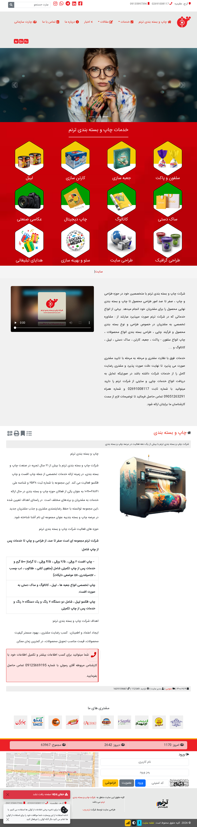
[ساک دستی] (167, 199)
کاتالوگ (121, 219)
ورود (140, 783)
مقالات (104, 22)
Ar (16, 42)
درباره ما (70, 22)
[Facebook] (80, 3)
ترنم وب (86, 810)
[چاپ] (16, 434)
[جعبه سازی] (121, 158)
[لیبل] (29, 158)
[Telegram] (68, 3)
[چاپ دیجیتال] (75, 199)
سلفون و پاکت (168, 178)
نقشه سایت (148, 823)
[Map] (52, 769)
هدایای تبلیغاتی (29, 260)
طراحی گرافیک (167, 260)
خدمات (126, 22)
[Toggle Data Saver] (128, 823)
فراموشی (110, 783)
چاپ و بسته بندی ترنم (153, 22)
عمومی (169, 689)
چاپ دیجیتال (75, 219)
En (21, 42)
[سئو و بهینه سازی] (75, 240)
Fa (26, 42)
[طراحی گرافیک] (167, 240)
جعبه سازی (121, 178)
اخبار (87, 22)
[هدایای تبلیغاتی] (29, 240)
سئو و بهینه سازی (75, 260)
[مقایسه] (29, 434)
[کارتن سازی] (75, 158)
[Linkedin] (74, 3)
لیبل (29, 178)
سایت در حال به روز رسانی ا (99, 271)
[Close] (8, 795)
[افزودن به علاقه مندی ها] (23, 434)
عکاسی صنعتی (29, 219)
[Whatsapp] (61, 3)
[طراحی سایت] (121, 240)
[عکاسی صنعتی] (29, 199)
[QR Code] (10, 434)
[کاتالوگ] (121, 199)
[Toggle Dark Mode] (133, 823)
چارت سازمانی (23, 22)
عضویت (127, 783)
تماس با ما (49, 22)
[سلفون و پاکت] (167, 158)
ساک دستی (167, 219)
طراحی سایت (121, 260)
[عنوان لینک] (162, 803)
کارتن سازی (75, 178)
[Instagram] (55, 3)
